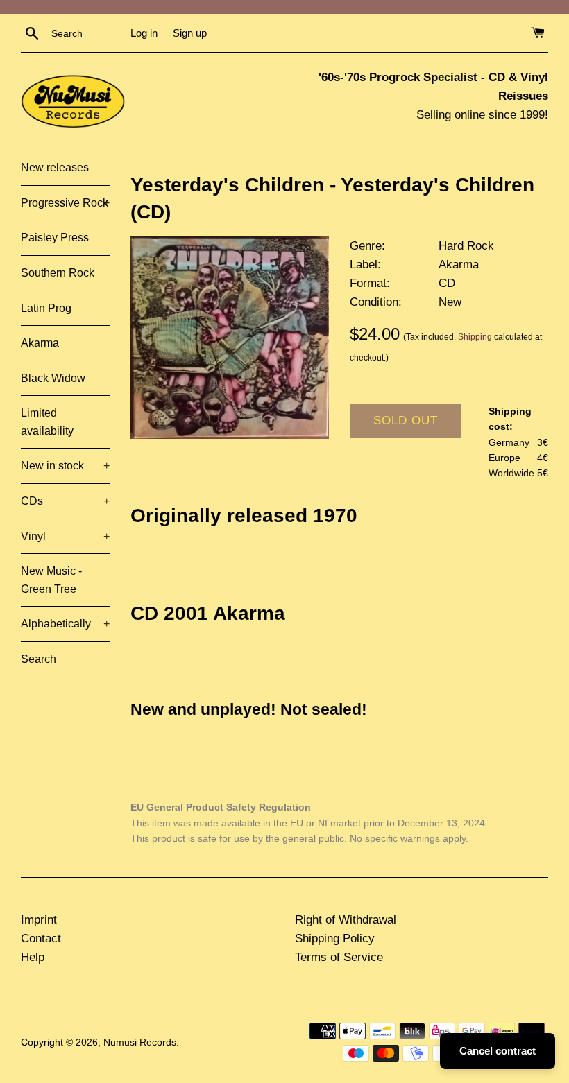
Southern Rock (57, 273)
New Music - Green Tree (51, 580)
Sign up (190, 33)
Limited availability (47, 422)
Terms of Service (339, 957)
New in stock (65, 465)
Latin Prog (46, 308)
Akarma (40, 343)
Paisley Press (55, 237)
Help (32, 957)
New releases (55, 167)
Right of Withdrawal (345, 919)
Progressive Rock (65, 203)
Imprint (39, 919)
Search (38, 659)
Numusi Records (139, 1042)
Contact (41, 938)
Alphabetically (65, 624)
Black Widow (53, 378)
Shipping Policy (335, 938)
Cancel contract (497, 1051)
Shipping (475, 337)
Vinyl (65, 536)
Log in (144, 33)
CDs (65, 501)
